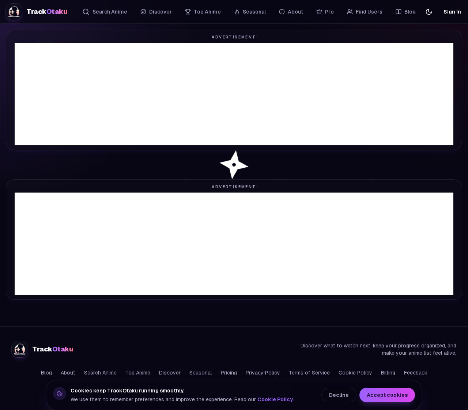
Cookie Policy (355, 373)
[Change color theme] (429, 11)
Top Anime (207, 12)
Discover (160, 12)
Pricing (229, 373)
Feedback (415, 373)
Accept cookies (387, 395)
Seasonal (254, 12)
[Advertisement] (234, 94)
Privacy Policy (263, 373)
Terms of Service (309, 373)
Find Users (369, 12)
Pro (329, 12)
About (295, 12)
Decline (339, 395)
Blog (410, 12)
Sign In (452, 12)
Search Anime (110, 12)
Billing (388, 373)
